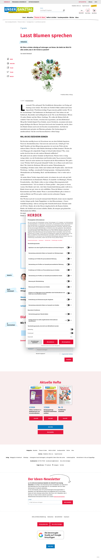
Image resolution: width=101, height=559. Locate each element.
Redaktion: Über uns (76, 5)
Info (96, 2)
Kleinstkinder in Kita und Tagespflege (85, 457)
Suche (41, 8)
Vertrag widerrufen (43, 524)
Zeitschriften (82, 2)
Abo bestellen (50, 432)
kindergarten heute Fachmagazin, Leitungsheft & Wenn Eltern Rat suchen (47, 457)
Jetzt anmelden (67, 502)
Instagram (56, 465)
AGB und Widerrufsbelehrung (39, 517)
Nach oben (50, 546)
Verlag (90, 2)
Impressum (66, 517)
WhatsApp (25, 457)
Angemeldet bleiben (67, 354)
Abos (77, 17)
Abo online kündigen (65, 461)
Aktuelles (30, 17)
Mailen (11, 76)
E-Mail (29, 499)
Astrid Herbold (27, 53)
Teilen (11, 68)
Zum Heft (36, 418)
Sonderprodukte (63, 17)
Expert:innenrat (85, 5)
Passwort (31, 349)
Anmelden (68, 359)
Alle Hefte (50, 427)
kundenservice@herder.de (52, 461)
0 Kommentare (29, 100)
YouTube (62, 465)
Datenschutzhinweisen (59, 496)
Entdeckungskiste (34, 2)
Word (11, 59)
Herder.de (7, 2)
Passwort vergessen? (40, 353)
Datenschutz (50, 517)
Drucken (12, 63)
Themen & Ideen (39, 17)
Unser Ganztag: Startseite (10, 22)
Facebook (48, 465)
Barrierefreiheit (58, 517)
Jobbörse (94, 6)
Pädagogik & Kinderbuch (19, 2)
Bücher (72, 17)
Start (24, 17)
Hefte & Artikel (51, 17)
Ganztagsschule (30, 22)
